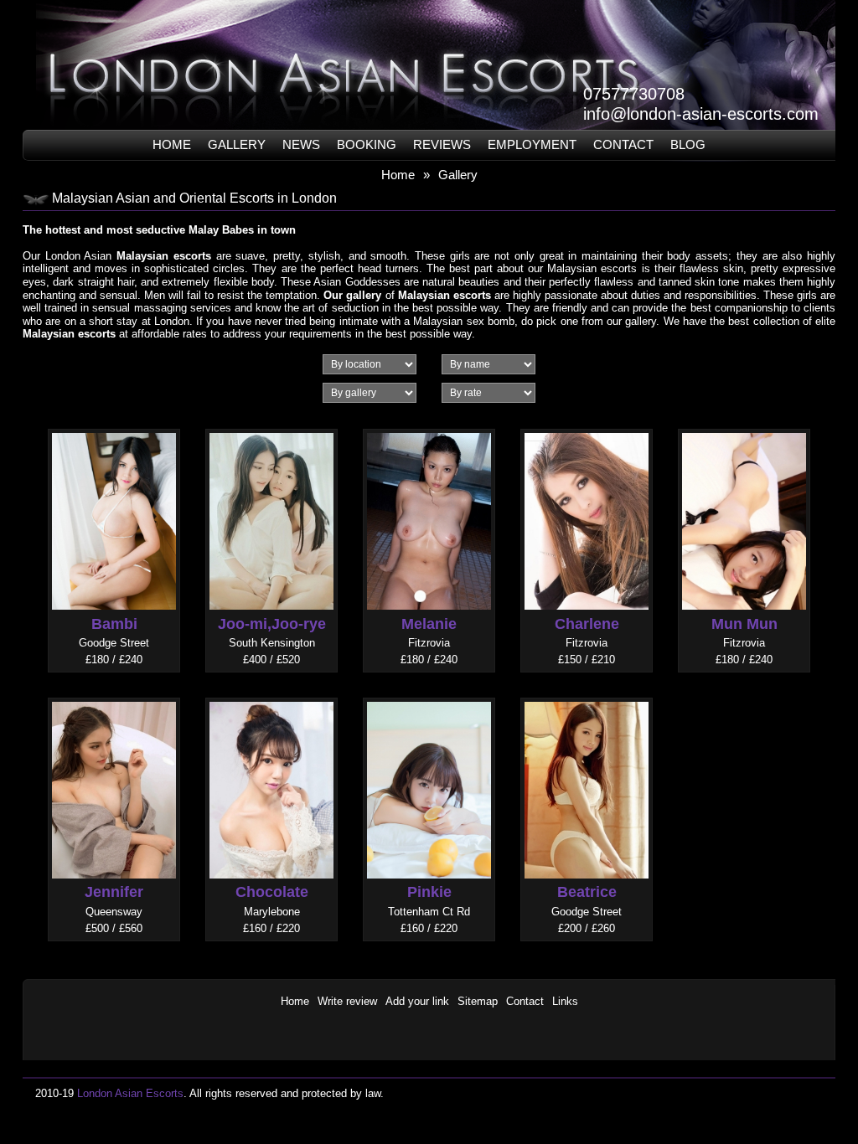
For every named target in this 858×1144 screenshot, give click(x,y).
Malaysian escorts (163, 256)
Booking (366, 144)
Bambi (114, 624)
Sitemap (477, 1001)
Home (171, 144)
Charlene (587, 624)
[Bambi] (114, 428)
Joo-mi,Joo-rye (272, 624)
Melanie (429, 624)
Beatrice (587, 892)
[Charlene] (587, 428)
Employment (532, 144)
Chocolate (271, 892)
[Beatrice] (587, 696)
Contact (623, 144)
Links (565, 1001)
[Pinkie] (429, 696)
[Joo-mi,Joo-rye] (271, 428)
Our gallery (352, 295)
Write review (347, 1001)
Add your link (417, 1001)
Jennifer (114, 892)
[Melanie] (429, 428)
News (301, 144)
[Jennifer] (114, 696)
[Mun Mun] (744, 428)
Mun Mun (744, 624)
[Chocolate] (271, 696)
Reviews (442, 144)
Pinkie (429, 892)
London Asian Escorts (130, 1093)
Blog (688, 144)
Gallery (237, 144)
